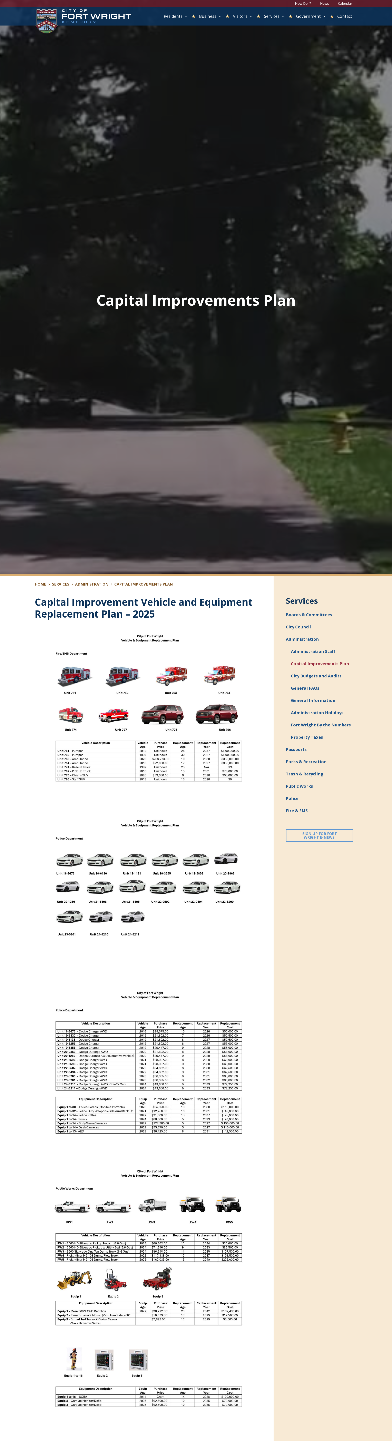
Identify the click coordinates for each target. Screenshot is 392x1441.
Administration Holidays (317, 712)
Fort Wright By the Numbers (321, 725)
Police (292, 798)
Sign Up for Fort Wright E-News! (327, 835)
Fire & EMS (297, 810)
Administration (91, 584)
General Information (313, 700)
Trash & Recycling (304, 774)
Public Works (299, 786)
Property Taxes (307, 737)
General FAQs (305, 688)
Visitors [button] (240, 16)
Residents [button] (173, 16)
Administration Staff (313, 651)
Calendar (345, 3)
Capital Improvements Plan (320, 663)
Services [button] (272, 16)
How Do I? (303, 3)
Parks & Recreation (306, 761)
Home (40, 584)
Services (60, 584)
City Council (298, 627)
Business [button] (207, 16)
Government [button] (308, 16)
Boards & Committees (309, 614)
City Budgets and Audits (316, 676)
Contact (344, 16)
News (324, 3)
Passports (296, 749)
